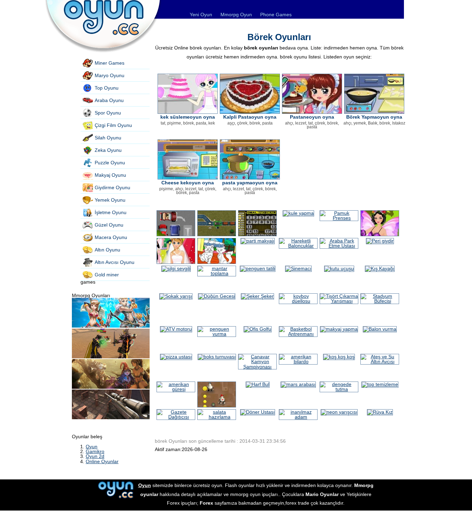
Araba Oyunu (109, 100)
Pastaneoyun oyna (312, 117)
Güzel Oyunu (109, 225)
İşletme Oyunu (110, 212)
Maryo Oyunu (109, 75)
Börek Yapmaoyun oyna (374, 117)
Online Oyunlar (102, 461)
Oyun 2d (95, 456)
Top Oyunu (107, 88)
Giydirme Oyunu (112, 187)
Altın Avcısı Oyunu (114, 262)
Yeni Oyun (201, 14)
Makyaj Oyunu (110, 175)
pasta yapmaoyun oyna (249, 182)
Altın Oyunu (107, 250)
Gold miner (107, 274)
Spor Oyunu (108, 113)
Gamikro (95, 451)
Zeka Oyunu (108, 150)
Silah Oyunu (108, 137)
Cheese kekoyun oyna (187, 182)
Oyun (91, 446)
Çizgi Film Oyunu (113, 125)
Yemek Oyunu (110, 200)
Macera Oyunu (111, 237)
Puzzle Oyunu (110, 162)
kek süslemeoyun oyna (187, 117)
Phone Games (276, 14)
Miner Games (109, 63)
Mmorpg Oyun (236, 14)
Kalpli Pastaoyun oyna (249, 117)
